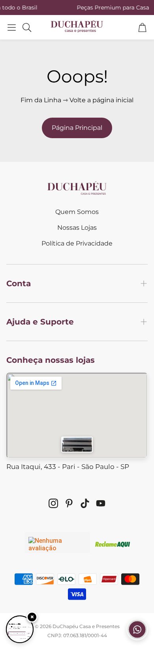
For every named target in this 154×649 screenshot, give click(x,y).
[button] (11, 27)
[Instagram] (53, 503)
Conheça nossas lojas (50, 360)
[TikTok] (85, 503)
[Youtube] (100, 503)
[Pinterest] (69, 503)
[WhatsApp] (137, 638)
